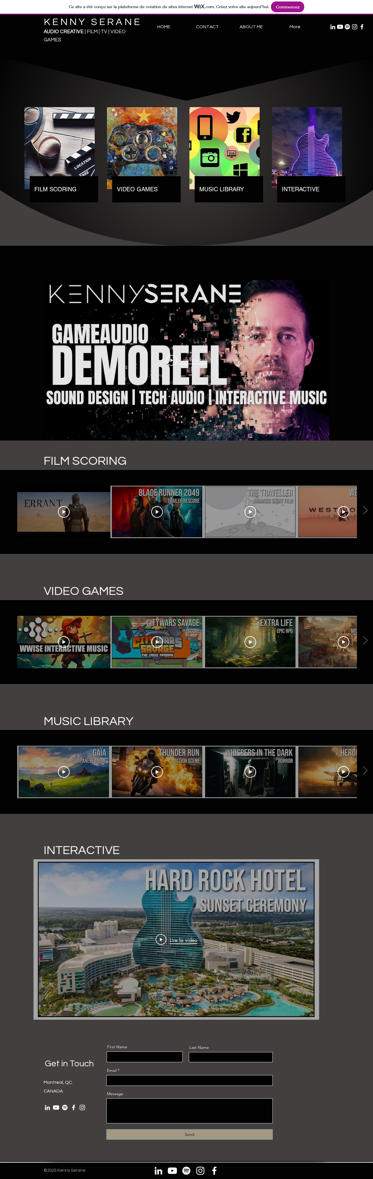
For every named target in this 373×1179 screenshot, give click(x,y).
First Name (117, 1047)
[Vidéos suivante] (365, 511)
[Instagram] (354, 26)
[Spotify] (347, 26)
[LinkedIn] (332, 26)
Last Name (199, 1047)
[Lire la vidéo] (64, 512)
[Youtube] (340, 26)
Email (112, 1070)
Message (115, 1094)
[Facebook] (361, 26)
